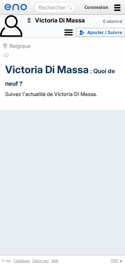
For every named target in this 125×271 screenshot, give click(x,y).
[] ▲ (117, 260)
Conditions (21, 260)
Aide (54, 260)
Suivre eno (40, 260)
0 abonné (112, 21)
